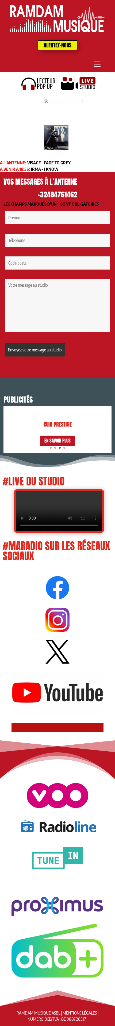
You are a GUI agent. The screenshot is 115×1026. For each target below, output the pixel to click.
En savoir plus (57, 440)
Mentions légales (80, 1013)
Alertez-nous (57, 45)
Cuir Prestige (58, 424)
